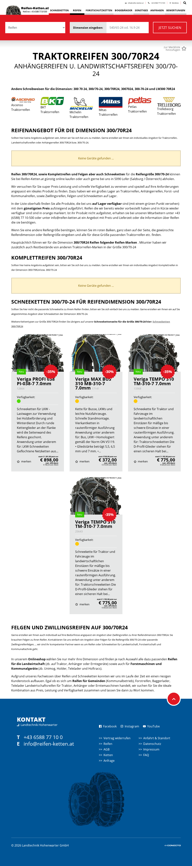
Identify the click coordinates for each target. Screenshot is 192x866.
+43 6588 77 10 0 (43, 737)
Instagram (131, 726)
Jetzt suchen (170, 27)
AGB (107, 749)
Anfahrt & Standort (156, 738)
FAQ (146, 755)
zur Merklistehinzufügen (172, 48)
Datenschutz (152, 744)
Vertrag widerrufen (117, 738)
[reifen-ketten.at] (27, 9)
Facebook (109, 726)
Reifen (108, 744)
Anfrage (109, 760)
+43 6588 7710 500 (158, 3)
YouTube (153, 726)
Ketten (108, 755)
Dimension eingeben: (88, 27)
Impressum (151, 749)
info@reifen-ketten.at (49, 743)
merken (25, 461)
